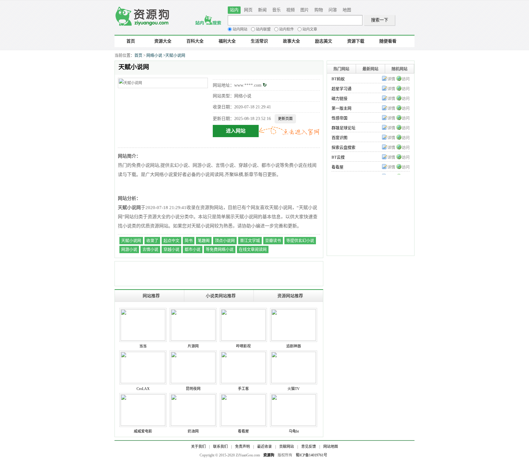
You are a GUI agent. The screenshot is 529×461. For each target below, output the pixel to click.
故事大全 (291, 41)
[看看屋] (243, 397)
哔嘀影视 (243, 346)
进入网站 (236, 130)
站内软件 (286, 29)
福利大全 (227, 41)
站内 (234, 10)
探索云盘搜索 (343, 147)
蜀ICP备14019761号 (311, 455)
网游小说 (129, 249)
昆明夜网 (193, 389)
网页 (248, 10)
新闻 (262, 10)
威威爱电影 (143, 431)
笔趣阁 (204, 240)
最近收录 (264, 446)
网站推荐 (151, 295)
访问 (406, 79)
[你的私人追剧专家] (293, 312)
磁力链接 (339, 98)
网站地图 (330, 446)
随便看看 (387, 41)
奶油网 (193, 431)
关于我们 (198, 446)
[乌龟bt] (293, 397)
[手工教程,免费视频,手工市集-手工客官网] (243, 355)
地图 (347, 10)
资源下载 (355, 41)
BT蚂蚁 (338, 79)
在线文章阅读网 (253, 249)
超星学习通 (341, 88)
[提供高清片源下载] (193, 312)
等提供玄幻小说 (300, 240)
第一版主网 (341, 108)
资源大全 (162, 41)
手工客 (243, 389)
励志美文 (323, 41)
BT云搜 (338, 157)
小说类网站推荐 (221, 295)
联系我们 (220, 446)
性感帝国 (339, 118)
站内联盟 (263, 29)
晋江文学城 (250, 240)
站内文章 (309, 29)
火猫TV (293, 389)
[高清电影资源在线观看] (243, 312)
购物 (318, 10)
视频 (290, 10)
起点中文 (171, 240)
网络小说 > (155, 55)
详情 (391, 79)
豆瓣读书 (273, 240)
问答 (332, 10)
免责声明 (242, 446)
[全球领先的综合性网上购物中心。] (143, 312)
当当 (143, 346)
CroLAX (143, 389)
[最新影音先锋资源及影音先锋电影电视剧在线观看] (193, 397)
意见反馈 (308, 446)
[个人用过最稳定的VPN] (143, 355)
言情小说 (150, 249)
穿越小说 (171, 249)
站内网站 (240, 29)
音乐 (276, 10)
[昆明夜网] (193, 355)
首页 (130, 41)
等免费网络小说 (220, 249)
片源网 (193, 346)
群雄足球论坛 (343, 128)
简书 (189, 240)
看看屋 (337, 167)
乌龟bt (294, 431)
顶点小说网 (225, 240)
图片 (304, 10)
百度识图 (339, 137)
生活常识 (259, 41)
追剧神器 (293, 346)
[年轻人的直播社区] (293, 355)
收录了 (152, 240)
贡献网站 (286, 446)
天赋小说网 (175, 55)
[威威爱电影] (143, 397)
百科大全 (195, 41)
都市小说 (193, 249)
